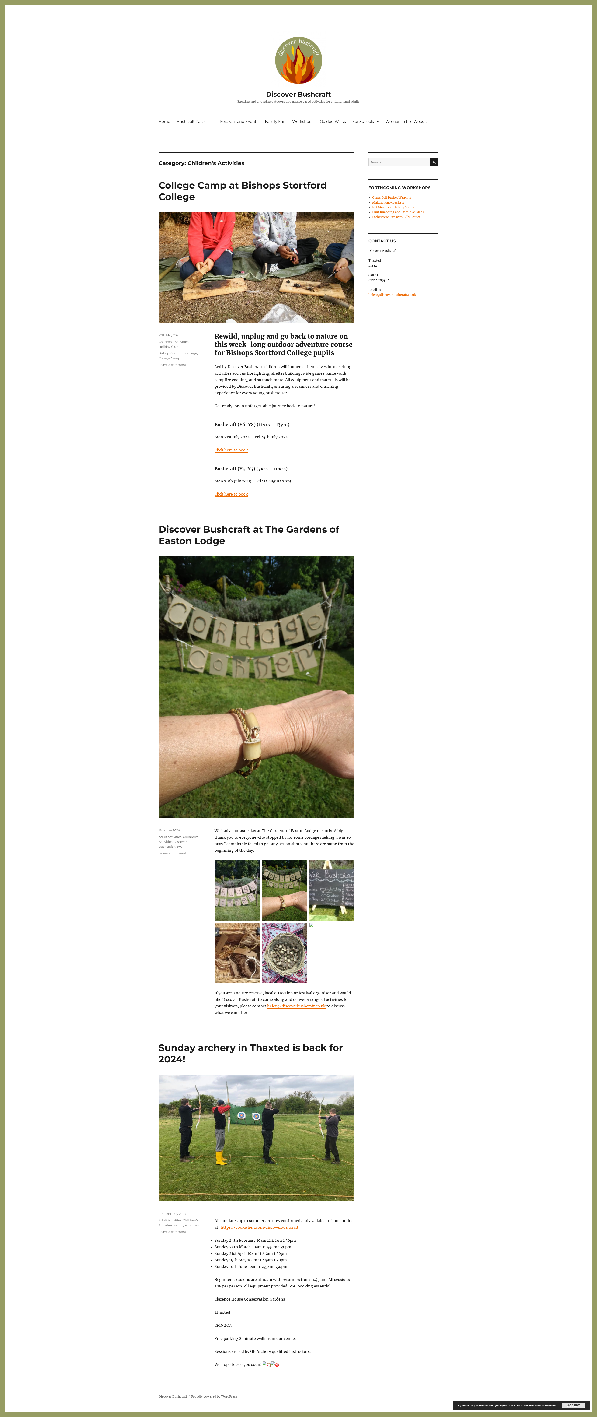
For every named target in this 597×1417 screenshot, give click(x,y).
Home (164, 121)
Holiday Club (168, 346)
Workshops (302, 121)
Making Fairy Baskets (388, 202)
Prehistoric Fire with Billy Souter (396, 217)
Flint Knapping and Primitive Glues (398, 212)
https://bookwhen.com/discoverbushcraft (259, 1227)
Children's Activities (173, 342)
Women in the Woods (406, 121)
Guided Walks (333, 121)
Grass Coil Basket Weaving (391, 198)
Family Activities (186, 1225)
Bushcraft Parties (192, 121)
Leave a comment (172, 364)
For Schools (363, 121)
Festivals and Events (239, 121)
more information (545, 1405)
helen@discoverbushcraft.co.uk (296, 1006)
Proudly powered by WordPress (214, 1397)
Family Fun (275, 121)
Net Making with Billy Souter (393, 207)
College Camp (169, 358)
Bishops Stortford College (178, 353)
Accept (573, 1405)
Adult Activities (170, 837)
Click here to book (231, 450)
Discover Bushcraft (298, 94)
